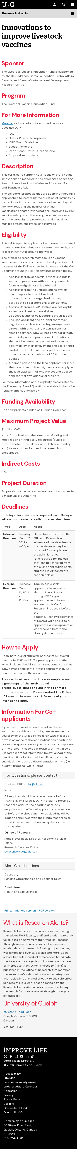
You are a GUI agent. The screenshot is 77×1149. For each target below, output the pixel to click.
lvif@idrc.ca (36, 784)
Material (7, 123)
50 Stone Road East (17, 1012)
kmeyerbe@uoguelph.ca (20, 851)
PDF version (47, 910)
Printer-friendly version (20, 910)
